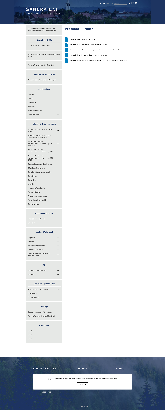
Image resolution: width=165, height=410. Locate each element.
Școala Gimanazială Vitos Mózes (40, 312)
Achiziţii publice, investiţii (37, 200)
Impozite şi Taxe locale (36, 188)
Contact (31, 95)
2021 (30, 331)
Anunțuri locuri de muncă (37, 271)
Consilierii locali (34, 115)
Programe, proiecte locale (37, 196)
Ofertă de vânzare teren (36, 168)
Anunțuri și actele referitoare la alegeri (42, 80)
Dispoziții (31, 238)
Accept (82, 384)
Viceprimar (32, 103)
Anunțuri (31, 275)
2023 (30, 339)
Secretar (31, 107)
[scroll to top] (160, 406)
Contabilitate (32, 176)
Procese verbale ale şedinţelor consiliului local (39, 255)
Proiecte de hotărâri (35, 250)
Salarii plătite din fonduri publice (39, 172)
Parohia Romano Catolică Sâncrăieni (41, 316)
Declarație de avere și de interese (40, 164)
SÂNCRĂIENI (42, 9)
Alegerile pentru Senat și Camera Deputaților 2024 (44, 55)
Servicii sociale (33, 204)
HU (132, 3)
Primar (30, 99)
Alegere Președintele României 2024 (41, 65)
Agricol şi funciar (34, 192)
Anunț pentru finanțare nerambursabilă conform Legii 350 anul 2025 (40, 144)
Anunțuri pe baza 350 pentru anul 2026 (40, 131)
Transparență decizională (37, 246)
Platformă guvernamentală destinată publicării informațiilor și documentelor (42, 30)
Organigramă (32, 293)
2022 (30, 335)
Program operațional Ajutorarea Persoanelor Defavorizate (39, 137)
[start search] (129, 3)
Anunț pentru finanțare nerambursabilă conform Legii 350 (40, 151)
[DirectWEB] (82, 407)
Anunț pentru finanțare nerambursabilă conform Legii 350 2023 (40, 158)
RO (136, 3)
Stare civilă (32, 180)
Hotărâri (31, 242)
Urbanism (31, 184)
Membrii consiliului (35, 111)
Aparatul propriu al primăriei (38, 289)
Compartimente (33, 297)
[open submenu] (58, 115)
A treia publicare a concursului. (39, 45)
